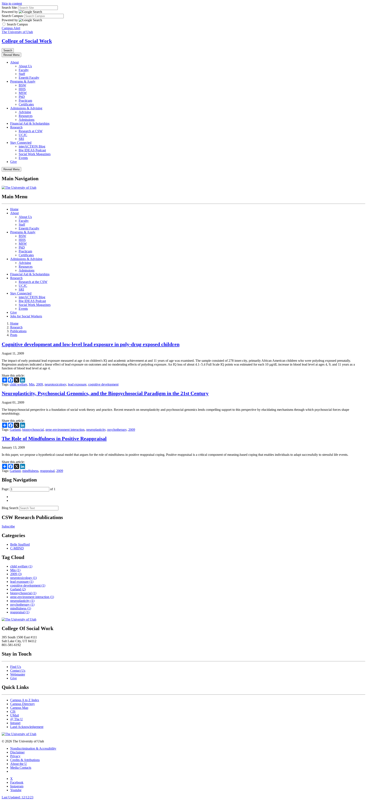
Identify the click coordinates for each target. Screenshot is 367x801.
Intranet (15, 723)
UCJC (23, 135)
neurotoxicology (55, 384)
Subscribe (8, 526)
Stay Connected (20, 142)
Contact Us (17, 670)
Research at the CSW (33, 282)
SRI (21, 139)
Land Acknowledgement (26, 727)
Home (14, 209)
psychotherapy (117, 429)
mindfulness (30, 471)
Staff (22, 74)
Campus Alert (11, 28)
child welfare (18, 384)
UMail (14, 715)
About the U (18, 764)
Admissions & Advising (26, 108)
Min (31, 384)
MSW (23, 93)
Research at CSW (30, 131)
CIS (13, 711)
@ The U (16, 719)
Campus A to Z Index (24, 700)
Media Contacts (20, 767)
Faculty (24, 70)
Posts (13, 335)
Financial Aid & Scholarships (29, 123)
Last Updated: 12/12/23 (17, 797)
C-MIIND (17, 548)
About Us (25, 66)
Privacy (15, 756)
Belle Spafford (20, 544)
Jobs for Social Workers (26, 316)
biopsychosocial (33, 429)
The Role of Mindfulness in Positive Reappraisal (54, 438)
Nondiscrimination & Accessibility (33, 748)
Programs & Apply (22, 81)
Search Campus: (13, 16)
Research (16, 127)
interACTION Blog (32, 146)
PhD (22, 97)
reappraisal (47, 471)
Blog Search (10, 508)
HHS (22, 89)
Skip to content (12, 3)
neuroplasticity (96, 429)
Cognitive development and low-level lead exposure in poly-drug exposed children (90, 344)
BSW (22, 85)
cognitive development (103, 384)
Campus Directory (22, 704)
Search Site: (10, 7)
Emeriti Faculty (29, 77)
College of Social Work (27, 41)
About (14, 62)
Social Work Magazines (35, 154)
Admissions (26, 119)
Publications (18, 331)
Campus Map (19, 707)
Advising (25, 112)
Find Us (15, 667)
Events (23, 158)
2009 (39, 384)
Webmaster (17, 674)
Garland (15, 429)
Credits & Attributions (25, 760)
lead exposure (77, 384)
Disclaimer (17, 752)
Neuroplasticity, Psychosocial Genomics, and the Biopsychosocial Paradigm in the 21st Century (105, 393)
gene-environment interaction (65, 429)
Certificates (26, 104)
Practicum (25, 100)
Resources (25, 116)
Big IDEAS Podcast (32, 150)
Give (13, 161)
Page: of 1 (28, 489)
